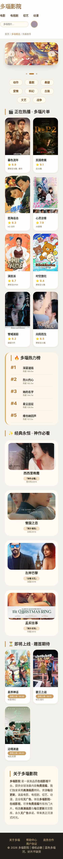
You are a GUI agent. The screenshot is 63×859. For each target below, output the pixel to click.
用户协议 (31, 843)
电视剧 (14, 15)
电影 (2, 15)
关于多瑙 (14, 840)
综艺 (26, 15)
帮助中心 (31, 840)
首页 (7, 34)
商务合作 (48, 840)
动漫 (36, 15)
